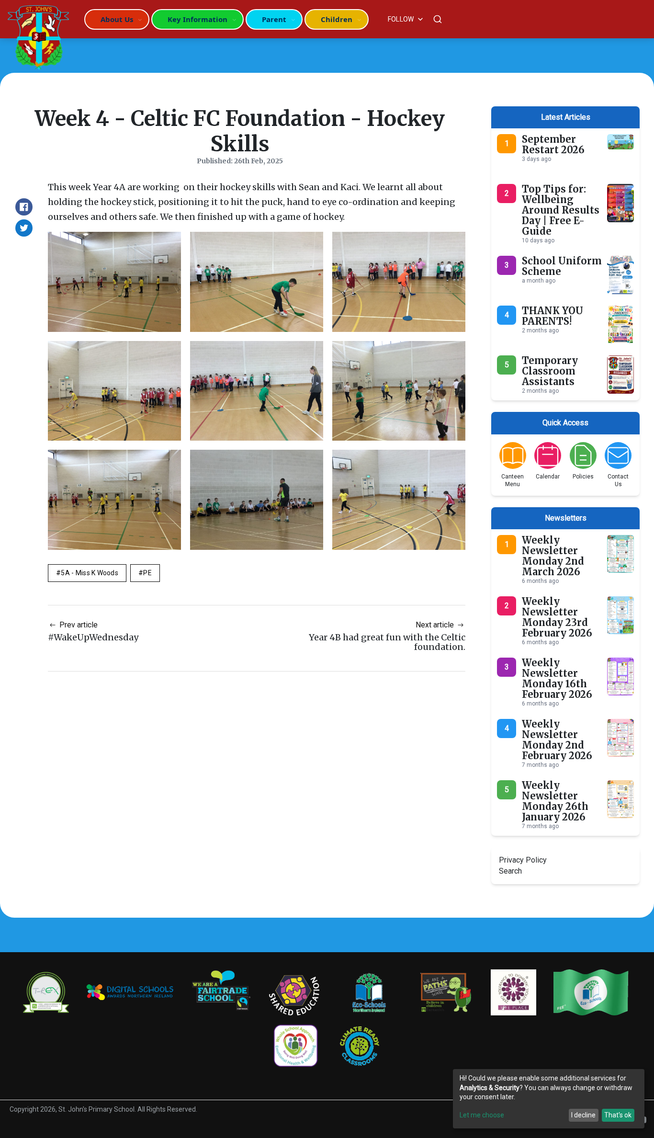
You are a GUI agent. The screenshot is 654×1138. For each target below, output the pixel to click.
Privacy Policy (523, 860)
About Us (117, 19)
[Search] (437, 19)
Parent (274, 19)
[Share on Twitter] (24, 228)
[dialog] (548, 1098)
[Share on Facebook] (24, 207)
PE (147, 573)
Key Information (197, 19)
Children (336, 19)
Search (510, 871)
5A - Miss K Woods (89, 573)
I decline (583, 1115)
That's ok (617, 1115)
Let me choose (482, 1115)
